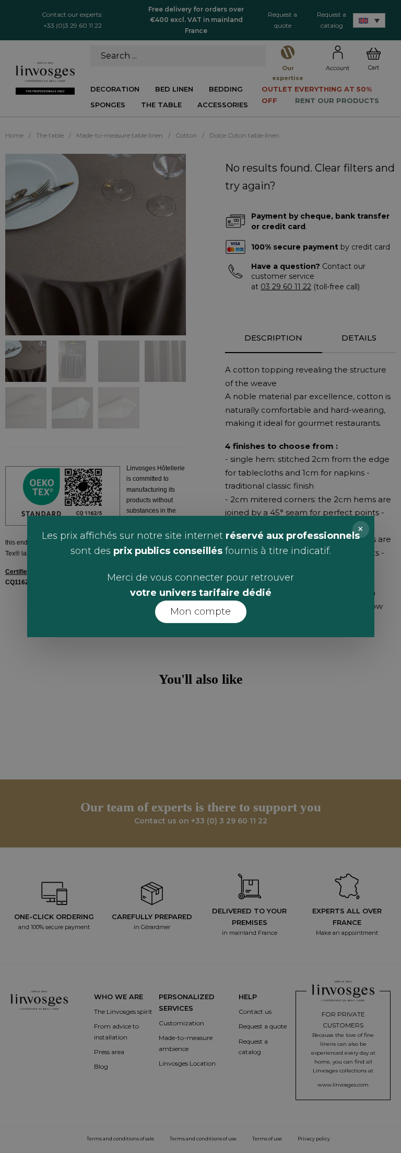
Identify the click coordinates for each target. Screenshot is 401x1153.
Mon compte (200, 611)
